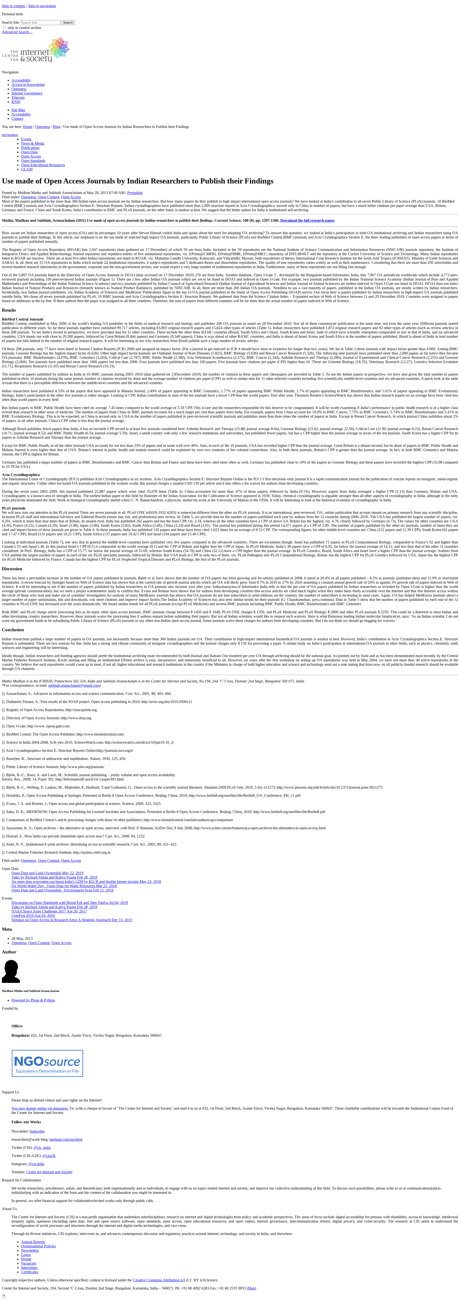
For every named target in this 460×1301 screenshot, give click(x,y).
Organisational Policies (38, 1246)
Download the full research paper (307, 220)
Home (27, 127)
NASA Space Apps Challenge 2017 (49, 911)
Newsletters (30, 1250)
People (26, 1259)
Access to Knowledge (28, 85)
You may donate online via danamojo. (40, 1108)
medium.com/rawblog (65, 1139)
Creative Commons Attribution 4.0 (159, 1280)
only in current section (24, 28)
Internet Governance (27, 93)
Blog (56, 127)
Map (251, 1288)
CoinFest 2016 (33, 915)
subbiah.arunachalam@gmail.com (73, 685)
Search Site (10, 22)
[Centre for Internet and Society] (37, 64)
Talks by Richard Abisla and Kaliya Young (54, 877)
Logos (26, 1255)
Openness (19, 89)
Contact (17, 118)
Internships (29, 1268)
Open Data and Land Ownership (47, 873)
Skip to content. (14, 6)
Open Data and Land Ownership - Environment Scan (62, 890)
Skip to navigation (42, 6)
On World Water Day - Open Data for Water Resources (64, 886)
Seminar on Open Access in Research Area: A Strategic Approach (72, 920)
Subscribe (37, 1131)
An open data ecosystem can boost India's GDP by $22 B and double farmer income (86, 882)
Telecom (18, 97)
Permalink (135, 193)
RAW (16, 102)
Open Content (48, 197)
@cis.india (36, 1164)
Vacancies (28, 1263)
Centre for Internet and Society (49, 1172)
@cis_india (42, 1148)
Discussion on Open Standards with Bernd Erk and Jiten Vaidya (70, 903)
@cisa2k (49, 1156)
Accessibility (21, 80)
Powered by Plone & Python (33, 1000)
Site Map (18, 110)
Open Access (71, 197)
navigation (10, 135)
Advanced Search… (17, 32)
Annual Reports (33, 1242)
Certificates (29, 1272)
